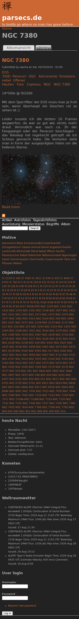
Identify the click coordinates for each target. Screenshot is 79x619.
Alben (65, 224)
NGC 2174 (48, 322)
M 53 (28, 298)
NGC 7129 (35, 395)
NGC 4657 (42, 354)
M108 (30, 306)
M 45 (56, 294)
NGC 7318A (16, 399)
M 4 (29, 294)
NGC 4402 (47, 342)
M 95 (9, 306)
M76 (37, 306)
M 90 (64, 302)
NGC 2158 (35, 322)
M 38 (16, 294)
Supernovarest (54, 259)
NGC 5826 (39, 371)
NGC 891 (24, 411)
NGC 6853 (8, 387)
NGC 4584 (60, 350)
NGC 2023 (29, 318)
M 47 (63, 294)
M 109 (28, 286)
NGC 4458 (29, 346)
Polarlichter (34, 255)
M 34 (64, 290)
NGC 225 (24, 326)
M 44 (49, 294)
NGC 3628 (48, 334)
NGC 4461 (42, 346)
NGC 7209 (62, 395)
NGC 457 (47, 350)
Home (7, 28)
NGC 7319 (45, 399)
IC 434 (47, 278)
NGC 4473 (55, 346)
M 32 (50, 290)
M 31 (43, 290)
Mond (34, 251)
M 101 (43, 282)
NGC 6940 (62, 387)
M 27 (17, 290)
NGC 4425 (60, 342)
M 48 (69, 294)
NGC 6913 (35, 387)
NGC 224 (13, 326)
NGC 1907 (55, 310)
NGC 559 (14, 371)
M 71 (9, 302)
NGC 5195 (62, 358)
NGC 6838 (69, 383)
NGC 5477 (69, 363)
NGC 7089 (8, 395)
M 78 (30, 302)
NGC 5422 (15, 363)
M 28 (24, 290)
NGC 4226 (42, 338)
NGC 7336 (29, 403)
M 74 (16, 302)
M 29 (31, 290)
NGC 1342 (60, 306)
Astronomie (48, 76)
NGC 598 (34, 375)
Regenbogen (69, 255)
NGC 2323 (51, 326)
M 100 (34, 282)
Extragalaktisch (11, 247)
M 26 (10, 290)
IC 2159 (7, 278)
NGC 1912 (69, 310)
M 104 (68, 282)
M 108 (20, 286)
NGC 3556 (21, 334)
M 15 (65, 286)
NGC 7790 (62, 407)
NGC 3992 (15, 338)
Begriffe (52, 224)
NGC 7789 (48, 407)
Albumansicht (19, 48)
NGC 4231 (55, 338)
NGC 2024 (42, 318)
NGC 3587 (35, 334)
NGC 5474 (55, 363)
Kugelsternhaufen (60, 247)
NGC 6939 (48, 387)
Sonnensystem (20, 259)
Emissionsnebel (33, 243)
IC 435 (55, 278)
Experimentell (51, 243)
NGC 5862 (52, 371)
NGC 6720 (15, 383)
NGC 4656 (29, 354)
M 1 (20, 282)
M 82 (44, 302)
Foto (20, 84)
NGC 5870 (21, 375)
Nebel (42, 251)
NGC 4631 (15, 354)
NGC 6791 (29, 383)
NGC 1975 (48, 314)
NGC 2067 (8, 322)
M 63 (56, 298)
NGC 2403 (64, 326)
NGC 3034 (42, 330)
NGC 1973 (35, 314)
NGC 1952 (21, 314)
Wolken (17, 263)
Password (9, 594)
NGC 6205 (58, 375)
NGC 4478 (8, 350)
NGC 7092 (21, 395)
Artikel (7, 220)
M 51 (14, 298)
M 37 (9, 294)
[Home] (8, 6)
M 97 (23, 306)
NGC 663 (65, 379)
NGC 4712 (55, 354)
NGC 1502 (29, 310)
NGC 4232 (69, 338)
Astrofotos (22, 220)
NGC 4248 (8, 342)
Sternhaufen (37, 259)
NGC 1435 (15, 310)
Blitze (20, 243)
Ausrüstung (11, 224)
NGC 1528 (42, 310)
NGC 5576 (62, 367)
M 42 (35, 294)
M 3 (37, 290)
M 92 (71, 302)
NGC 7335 (15, 403)
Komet (45, 247)
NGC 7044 (69, 391)
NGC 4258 (21, 342)
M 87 (57, 302)
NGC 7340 (55, 403)
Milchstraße (23, 251)
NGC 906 (48, 411)
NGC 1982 (15, 318)
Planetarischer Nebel (14, 255)
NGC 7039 (55, 391)
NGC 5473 (42, 363)
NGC (47, 84)
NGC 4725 (69, 354)
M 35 (71, 290)
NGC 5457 (29, 363)
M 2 (4, 290)
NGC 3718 (62, 334)
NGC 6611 (52, 379)
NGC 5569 (35, 367)
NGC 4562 (21, 350)
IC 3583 (26, 278)
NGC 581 (26, 371)
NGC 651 (39, 379)
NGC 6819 (55, 383)
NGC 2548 (15, 330)
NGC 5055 (35, 358)
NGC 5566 (21, 367)
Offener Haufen (13, 82)
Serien (6, 259)
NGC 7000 (29, 391)
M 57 (35, 298)
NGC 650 (28, 379)
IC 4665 (65, 278)
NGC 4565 (35, 350)
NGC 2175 (62, 322)
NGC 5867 (8, 375)
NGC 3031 (29, 330)
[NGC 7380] (39, 203)
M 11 (36, 286)
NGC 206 (54, 318)
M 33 (57, 290)
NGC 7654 (21, 407)
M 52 (21, 298)
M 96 (16, 306)
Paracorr (20, 76)
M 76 (23, 302)
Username (10, 582)
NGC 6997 (15, 391)
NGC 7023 (42, 391)
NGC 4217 (29, 338)
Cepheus (34, 84)
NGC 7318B (31, 399)
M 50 (7, 298)
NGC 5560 (8, 367)
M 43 (42, 294)
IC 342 (17, 278)
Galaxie (26, 247)
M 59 (42, 298)
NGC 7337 (42, 403)
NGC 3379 (55, 330)
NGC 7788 (35, 407)
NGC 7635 (8, 407)
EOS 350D (6, 74)
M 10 (26, 282)
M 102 (51, 282)
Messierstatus (33, 224)
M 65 (63, 298)
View (45, 48)
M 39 (23, 294)
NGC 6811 (42, 383)
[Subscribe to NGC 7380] (3, 216)
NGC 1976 (62, 314)
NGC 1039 (47, 306)
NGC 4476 (69, 346)
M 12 (52, 286)
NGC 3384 (69, 330)
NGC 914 (60, 411)
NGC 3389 (8, 334)
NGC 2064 (67, 318)
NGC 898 (36, 411)
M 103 (60, 282)
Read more (11, 207)
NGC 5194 (48, 358)
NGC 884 (13, 411)
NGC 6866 (21, 387)
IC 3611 (37, 278)
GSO (32, 76)
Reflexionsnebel (51, 255)
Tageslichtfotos (45, 220)
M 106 (11, 286)
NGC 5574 (48, 367)
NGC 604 (46, 375)
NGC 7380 (15, 60)
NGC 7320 (59, 399)
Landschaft (9, 251)
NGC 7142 (48, 395)
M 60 (49, 298)
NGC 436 (34, 342)
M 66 (69, 298)
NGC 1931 (8, 314)
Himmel (36, 247)
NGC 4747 (8, 358)
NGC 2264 (37, 326)
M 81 (37, 302)
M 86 (50, 302)
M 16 (72, 286)
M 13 (59, 286)
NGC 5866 (66, 371)
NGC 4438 (15, 346)
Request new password (22, 605)
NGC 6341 (15, 379)
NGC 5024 (21, 358)
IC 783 (13, 282)
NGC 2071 (21, 322)
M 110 (44, 286)
